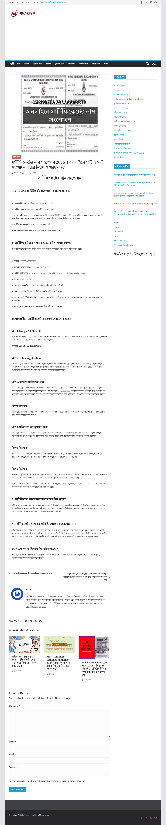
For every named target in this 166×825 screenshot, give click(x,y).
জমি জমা (27, 63)
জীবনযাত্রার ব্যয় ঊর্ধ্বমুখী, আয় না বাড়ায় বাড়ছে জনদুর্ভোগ (135, 204)
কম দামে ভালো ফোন (122, 95)
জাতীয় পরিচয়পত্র (120, 117)
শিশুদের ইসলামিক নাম (122, 149)
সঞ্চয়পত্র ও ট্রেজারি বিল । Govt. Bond (129, 153)
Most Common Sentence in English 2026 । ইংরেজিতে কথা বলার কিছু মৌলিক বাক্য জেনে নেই (58, 663)
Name (12, 742)
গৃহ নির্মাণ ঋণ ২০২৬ (121, 104)
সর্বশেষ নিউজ (16, 157)
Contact (117, 227)
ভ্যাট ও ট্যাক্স (38, 63)
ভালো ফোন (71, 63)
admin (26, 173)
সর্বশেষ (106, 63)
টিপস (18, 63)
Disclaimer (118, 232)
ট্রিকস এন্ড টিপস (120, 126)
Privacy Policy (119, 241)
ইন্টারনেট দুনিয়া (60, 63)
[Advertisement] (83, 40)
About (116, 223)
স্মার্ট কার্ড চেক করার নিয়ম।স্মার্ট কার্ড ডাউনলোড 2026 (32, 574)
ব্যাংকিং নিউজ (96, 63)
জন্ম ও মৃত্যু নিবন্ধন (121, 108)
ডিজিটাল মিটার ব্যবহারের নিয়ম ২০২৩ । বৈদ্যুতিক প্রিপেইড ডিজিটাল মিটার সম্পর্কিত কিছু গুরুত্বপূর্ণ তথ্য (94, 668)
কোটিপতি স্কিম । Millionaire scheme (128, 99)
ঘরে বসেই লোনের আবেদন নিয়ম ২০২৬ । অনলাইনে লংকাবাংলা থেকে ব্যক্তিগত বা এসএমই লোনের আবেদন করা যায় (85, 577)
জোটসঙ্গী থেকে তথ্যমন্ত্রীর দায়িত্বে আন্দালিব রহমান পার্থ (134, 175)
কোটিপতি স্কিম (83, 63)
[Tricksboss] (12, 64)
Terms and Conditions (123, 245)
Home (116, 236)
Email (12, 754)
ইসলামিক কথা (119, 90)
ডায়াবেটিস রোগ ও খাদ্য (122, 131)
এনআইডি (48, 63)
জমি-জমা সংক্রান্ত (120, 113)
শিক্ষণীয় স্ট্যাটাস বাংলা (122, 144)
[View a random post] (154, 64)
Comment (14, 706)
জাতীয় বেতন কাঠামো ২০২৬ (124, 122)
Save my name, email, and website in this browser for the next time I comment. (48, 781)
